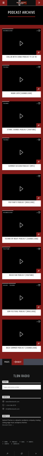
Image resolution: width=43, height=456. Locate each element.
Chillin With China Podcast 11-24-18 (21, 57)
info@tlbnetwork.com (13, 409)
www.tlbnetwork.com (12, 402)
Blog (23, 442)
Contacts (16, 444)
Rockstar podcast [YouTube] (21, 275)
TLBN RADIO (21, 376)
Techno (5, 67)
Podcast (14, 442)
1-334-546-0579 (11, 405)
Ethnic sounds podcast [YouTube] (21, 129)
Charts (6, 444)
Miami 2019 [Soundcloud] (21, 93)
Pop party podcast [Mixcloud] (21, 202)
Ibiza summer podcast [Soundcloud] (21, 347)
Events (31, 442)
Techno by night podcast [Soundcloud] (21, 238)
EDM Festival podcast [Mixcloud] (21, 311)
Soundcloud (7, 31)
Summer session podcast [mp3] (21, 166)
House (5, 285)
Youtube (6, 249)
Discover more (7, 425)
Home (6, 442)
